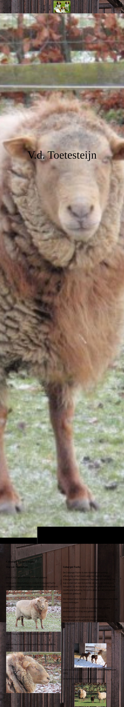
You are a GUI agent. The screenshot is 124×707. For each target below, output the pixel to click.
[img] (62, 278)
